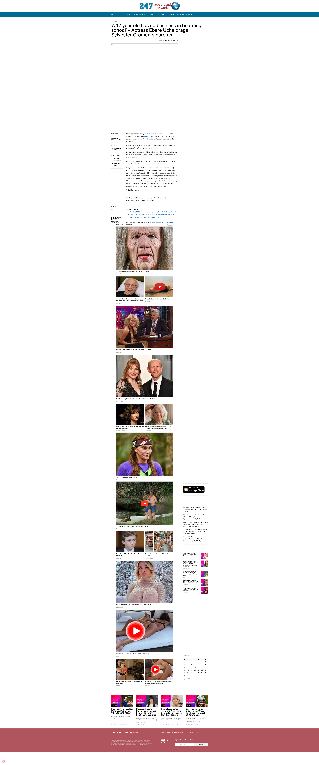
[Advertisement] (195, 624)
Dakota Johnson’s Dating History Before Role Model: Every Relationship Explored (195, 517)
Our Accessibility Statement (167, 734)
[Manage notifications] (3, 761)
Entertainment (137, 14)
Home (126, 14)
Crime (157, 14)
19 (191, 670)
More (178, 14)
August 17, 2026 (186, 558)
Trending (189, 705)
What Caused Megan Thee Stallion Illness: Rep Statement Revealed (190, 589)
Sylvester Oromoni (157, 134)
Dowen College (148, 136)
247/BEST (173, 14)
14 (198, 667)
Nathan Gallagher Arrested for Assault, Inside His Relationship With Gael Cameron (194, 539)
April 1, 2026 (185, 592)
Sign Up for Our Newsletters (184, 740)
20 (195, 670)
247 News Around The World (116, 149)
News (130, 14)
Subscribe (201, 744)
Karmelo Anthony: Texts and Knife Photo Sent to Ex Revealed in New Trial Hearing (195, 524)
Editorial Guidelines (187, 14)
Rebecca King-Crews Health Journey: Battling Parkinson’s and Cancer (190, 581)
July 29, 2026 (186, 577)
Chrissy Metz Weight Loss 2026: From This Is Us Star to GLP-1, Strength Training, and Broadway (190, 563)
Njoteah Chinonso (165, 724)
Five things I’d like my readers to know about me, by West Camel (153, 214)
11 (188, 667)
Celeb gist (114, 705)
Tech (168, 14)
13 (195, 667)
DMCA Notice (175, 732)
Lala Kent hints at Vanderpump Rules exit (144, 217)
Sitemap (188, 734)
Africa (114, 21)
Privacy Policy (184, 732)
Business (163, 14)
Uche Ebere (147, 139)
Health (152, 14)
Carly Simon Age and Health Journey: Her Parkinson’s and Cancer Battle (190, 573)
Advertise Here (181, 734)
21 (198, 670)
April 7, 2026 (185, 584)
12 (191, 667)
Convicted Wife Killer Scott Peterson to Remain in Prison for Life (153, 212)
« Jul (184, 682)
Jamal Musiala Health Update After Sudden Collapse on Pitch (189, 554)
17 (184, 670)
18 (188, 670)
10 (184, 667)
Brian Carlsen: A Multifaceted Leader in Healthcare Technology (116, 219)
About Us (191, 732)
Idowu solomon (114, 724)
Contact (198, 732)
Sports (146, 14)
